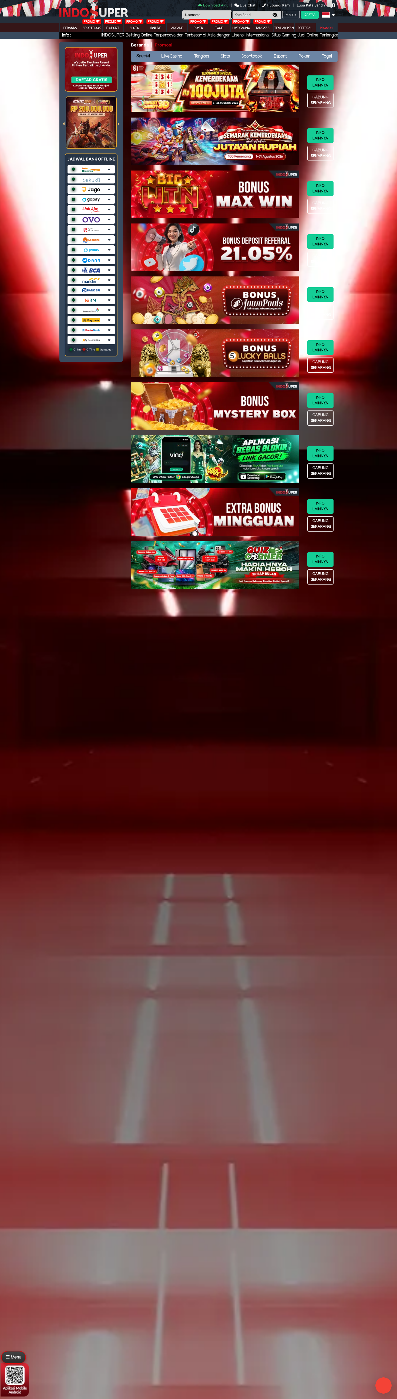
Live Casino (241, 28)
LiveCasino (171, 56)
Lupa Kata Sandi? (312, 5)
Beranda (70, 28)
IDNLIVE (155, 28)
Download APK (215, 5)
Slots (134, 28)
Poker (198, 28)
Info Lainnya (320, 83)
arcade (177, 28)
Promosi (326, 28)
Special (143, 56)
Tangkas (262, 28)
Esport (280, 56)
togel (220, 28)
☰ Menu (13, 1357)
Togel (327, 56)
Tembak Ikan (284, 28)
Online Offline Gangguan (93, 349)
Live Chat (247, 5)
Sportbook (92, 28)
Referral (305, 28)
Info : (66, 35)
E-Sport (112, 28)
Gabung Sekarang (321, 100)
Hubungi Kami (278, 5)
